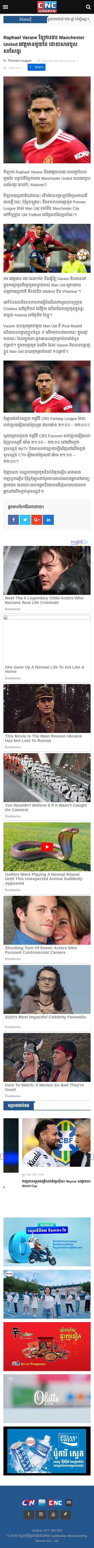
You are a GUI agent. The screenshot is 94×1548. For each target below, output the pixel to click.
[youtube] (53, 1514)
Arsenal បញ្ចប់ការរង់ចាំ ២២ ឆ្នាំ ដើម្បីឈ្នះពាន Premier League (48, 19)
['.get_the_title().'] (47, 1142)
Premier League (19, 61)
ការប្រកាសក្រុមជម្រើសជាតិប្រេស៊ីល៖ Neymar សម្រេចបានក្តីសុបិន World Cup (42, 1184)
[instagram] (41, 1514)
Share (39, 67)
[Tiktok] (65, 1514)
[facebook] (29, 1514)
